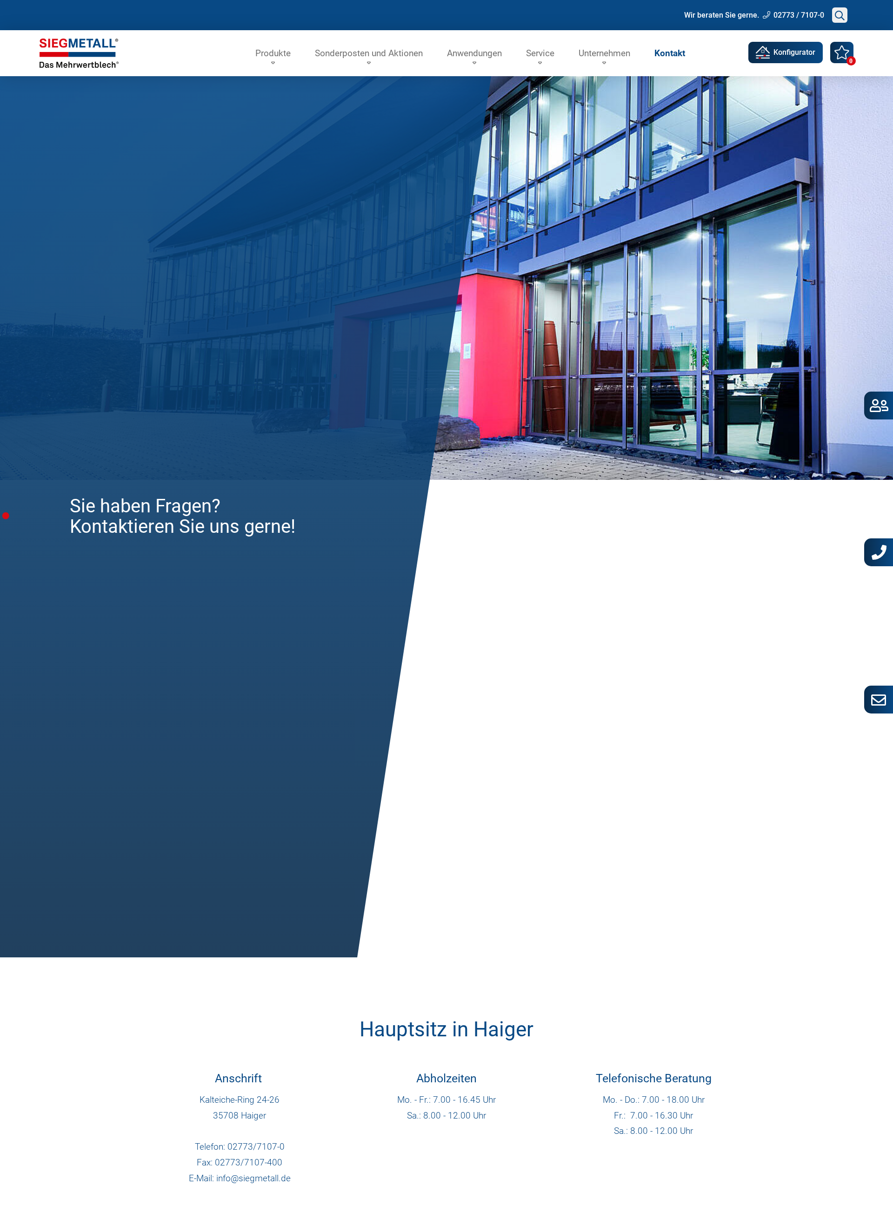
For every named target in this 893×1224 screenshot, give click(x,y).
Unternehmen (604, 53)
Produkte (273, 53)
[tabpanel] (446, 516)
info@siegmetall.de (253, 1178)
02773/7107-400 (248, 1162)
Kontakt (669, 53)
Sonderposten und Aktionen (369, 53)
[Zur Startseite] (79, 53)
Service (540, 53)
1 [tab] (5, 515)
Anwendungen (474, 53)
